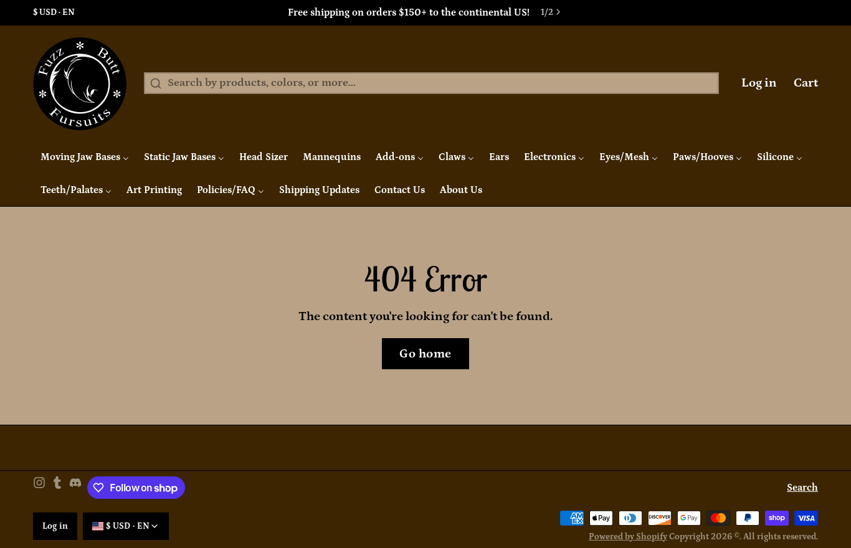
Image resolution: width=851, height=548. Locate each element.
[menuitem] (84, 157)
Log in (759, 83)
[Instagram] (39, 487)
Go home (425, 354)
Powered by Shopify (628, 537)
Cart (806, 83)
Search (802, 487)
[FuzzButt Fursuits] (80, 83)
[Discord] (75, 487)
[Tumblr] (57, 487)
